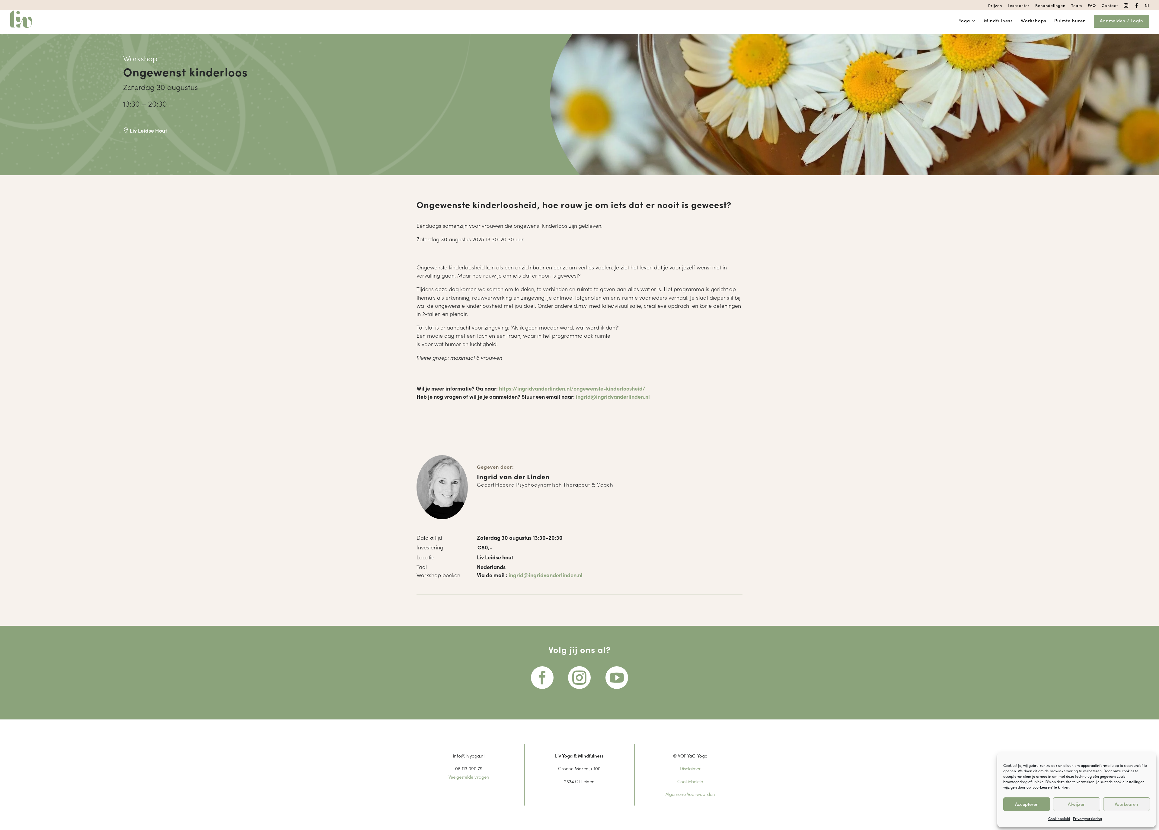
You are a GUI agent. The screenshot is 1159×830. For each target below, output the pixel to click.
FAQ (1092, 5)
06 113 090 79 (469, 768)
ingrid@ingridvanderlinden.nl (613, 396)
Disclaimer (690, 768)
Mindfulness (998, 21)
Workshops (1033, 21)
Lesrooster (1019, 5)
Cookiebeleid (1059, 818)
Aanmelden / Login (1121, 21)
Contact (1110, 5)
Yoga (964, 21)
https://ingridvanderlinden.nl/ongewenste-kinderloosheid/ (572, 388)
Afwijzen (1077, 804)
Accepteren (1027, 804)
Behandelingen (1050, 5)
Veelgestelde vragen (469, 777)
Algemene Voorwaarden (690, 794)
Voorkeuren (1126, 804)
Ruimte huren (1070, 21)
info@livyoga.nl (468, 755)
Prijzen (995, 5)
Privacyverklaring (1087, 818)
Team (1076, 5)
